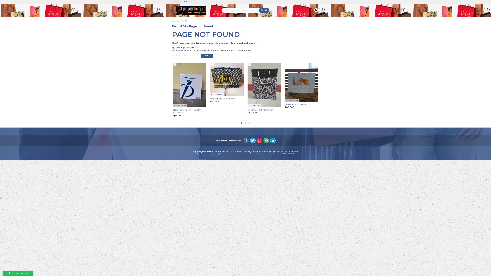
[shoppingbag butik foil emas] (227, 79)
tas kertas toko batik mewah (260, 110)
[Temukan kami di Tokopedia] (266, 141)
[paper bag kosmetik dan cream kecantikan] (189, 85)
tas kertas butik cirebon (295, 104)
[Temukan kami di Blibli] (273, 141)
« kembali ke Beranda (181, 50)
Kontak (189, 2)
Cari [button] (265, 10)
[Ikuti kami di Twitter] (253, 141)
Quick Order (180, 106)
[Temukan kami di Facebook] (246, 141)
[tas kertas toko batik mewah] (264, 85)
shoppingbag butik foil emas (223, 98)
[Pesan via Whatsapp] (175, 64)
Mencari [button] (207, 56)
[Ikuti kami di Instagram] (259, 141)
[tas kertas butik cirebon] (301, 82)
